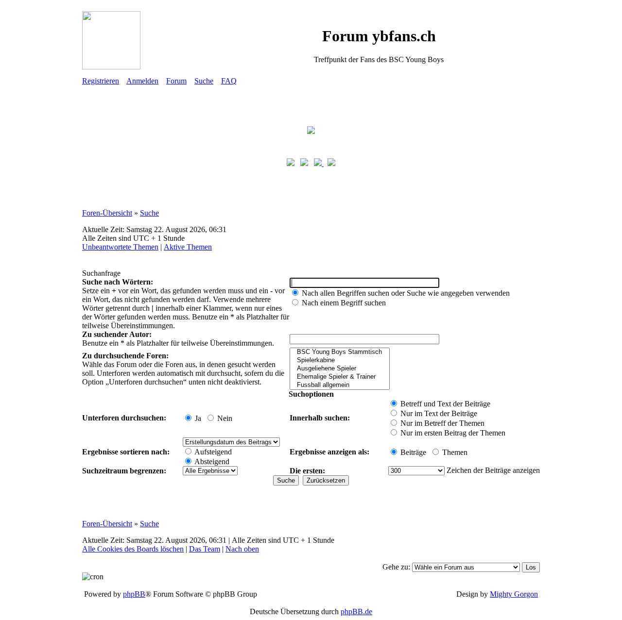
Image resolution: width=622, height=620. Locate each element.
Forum (176, 81)
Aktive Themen (188, 247)
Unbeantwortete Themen (120, 247)
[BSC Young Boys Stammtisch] (339, 352)
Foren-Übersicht (107, 213)
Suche (203, 81)
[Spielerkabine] (339, 360)
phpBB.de (356, 611)
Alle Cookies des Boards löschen (133, 549)
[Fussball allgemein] (339, 385)
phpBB (134, 594)
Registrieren (100, 81)
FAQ (229, 81)
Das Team (204, 549)
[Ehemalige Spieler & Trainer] (339, 377)
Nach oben (242, 549)
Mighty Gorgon (514, 594)
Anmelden (142, 81)
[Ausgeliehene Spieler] (339, 369)
